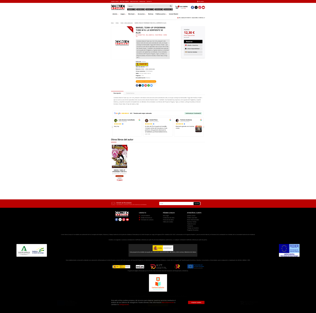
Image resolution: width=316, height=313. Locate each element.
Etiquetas (130, 9)
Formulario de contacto (147, 220)
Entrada (148, 9)
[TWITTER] (196, 7)
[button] (203, 127)
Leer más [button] (147, 134)
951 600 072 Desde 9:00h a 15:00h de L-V (192, 18)
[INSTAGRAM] (199, 7)
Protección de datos (168, 220)
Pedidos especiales (192, 217)
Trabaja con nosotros (193, 228)
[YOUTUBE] (203, 7)
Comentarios (130, 93)
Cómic (117, 23)
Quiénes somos (115, 1)
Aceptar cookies (196, 302)
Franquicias (142, 1)
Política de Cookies (168, 222)
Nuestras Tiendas (124, 1)
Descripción (117, 93)
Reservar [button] (189, 42)
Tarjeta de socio (134, 1)
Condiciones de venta (168, 217)
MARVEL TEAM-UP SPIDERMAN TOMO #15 (119, 170)
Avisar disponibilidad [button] (193, 48)
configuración (124, 304)
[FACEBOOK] (192, 7)
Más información (168, 302)
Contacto (149, 1)
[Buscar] (171, 6)
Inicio (112, 23)
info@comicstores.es (146, 217)
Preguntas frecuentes (192, 230)
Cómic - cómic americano (127, 23)
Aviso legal (166, 215)
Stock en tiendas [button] (192, 52)
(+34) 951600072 (145, 215)
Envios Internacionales (193, 220)
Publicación (158, 9)
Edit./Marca (140, 9)
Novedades (167, 9)
